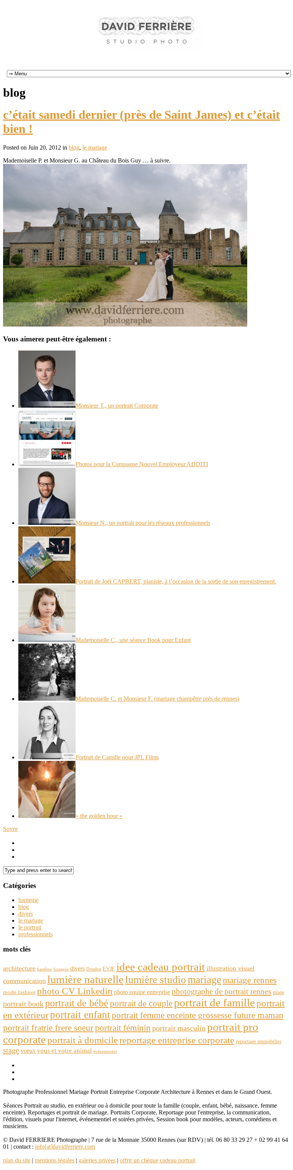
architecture (19, 968)
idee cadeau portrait (160, 967)
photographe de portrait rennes (221, 991)
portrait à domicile (82, 1040)
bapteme (28, 900)
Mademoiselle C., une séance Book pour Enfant (133, 640)
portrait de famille (214, 1002)
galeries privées (97, 1160)
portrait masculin (179, 1028)
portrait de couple (141, 1003)
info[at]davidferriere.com (65, 1146)
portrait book (23, 1003)
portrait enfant (80, 1014)
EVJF (109, 969)
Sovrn (10, 829)
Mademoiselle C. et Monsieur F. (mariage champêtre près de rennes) (157, 698)
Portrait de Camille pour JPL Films (117, 757)
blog (74, 147)
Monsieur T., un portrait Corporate (117, 405)
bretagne (61, 969)
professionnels (35, 934)
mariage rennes (250, 980)
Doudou (93, 969)
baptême (44, 969)
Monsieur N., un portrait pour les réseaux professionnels (143, 523)
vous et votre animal (64, 1050)
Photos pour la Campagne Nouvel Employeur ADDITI (142, 464)
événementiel (105, 1051)
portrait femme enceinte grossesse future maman (197, 1015)
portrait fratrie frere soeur (48, 1028)
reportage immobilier (259, 1041)
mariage (204, 979)
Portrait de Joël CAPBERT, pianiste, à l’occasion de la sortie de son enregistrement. (176, 581)
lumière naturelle (85, 979)
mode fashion (19, 992)
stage (11, 1050)
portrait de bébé (76, 1003)
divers (25, 913)
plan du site (17, 1160)
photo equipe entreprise (142, 992)
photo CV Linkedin (75, 991)
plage (278, 992)
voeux (28, 1050)
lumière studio (155, 979)
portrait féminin (123, 1028)
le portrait (29, 927)
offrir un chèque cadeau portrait (157, 1160)
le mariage (94, 147)
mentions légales (54, 1160)
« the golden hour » (99, 816)
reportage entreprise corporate (176, 1040)
